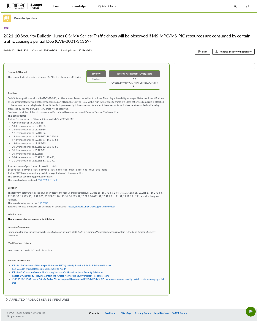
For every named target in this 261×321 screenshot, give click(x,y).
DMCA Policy (179, 313)
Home (55, 6)
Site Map (126, 313)
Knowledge (79, 6)
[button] (251, 312)
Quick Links (105, 6)
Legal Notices (161, 313)
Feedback (110, 313)
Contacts (94, 313)
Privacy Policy (143, 313)
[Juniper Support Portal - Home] (24, 6)
